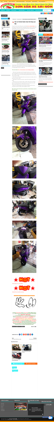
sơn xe (20, 321)
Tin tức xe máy (28, 1)
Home (2, 1)
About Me (2, 403)
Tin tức (2, 407)
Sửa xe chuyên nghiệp (18, 322)
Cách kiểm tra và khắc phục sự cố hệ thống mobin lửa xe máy (45, 76)
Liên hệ (2, 406)
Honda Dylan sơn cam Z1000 (17, 283)
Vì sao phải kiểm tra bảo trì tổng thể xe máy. (6, 63)
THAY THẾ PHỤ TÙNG (38, 10)
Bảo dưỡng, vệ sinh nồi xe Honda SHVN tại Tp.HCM (45, 61)
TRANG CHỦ (3, 10)
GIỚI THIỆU (5, 1)
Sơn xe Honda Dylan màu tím (23, 69)
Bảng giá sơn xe (34, 1)
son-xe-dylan (14, 326)
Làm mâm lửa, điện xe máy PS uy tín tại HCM (5, 51)
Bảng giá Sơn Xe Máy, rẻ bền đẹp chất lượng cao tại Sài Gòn (45, 45)
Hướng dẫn (3, 410)
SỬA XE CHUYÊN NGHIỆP (13, 418)
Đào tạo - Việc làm (30, 10)
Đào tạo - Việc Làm (12, 1)
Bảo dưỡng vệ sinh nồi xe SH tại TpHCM (5, 39)
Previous (39, 26)
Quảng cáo (2, 409)
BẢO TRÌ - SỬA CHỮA (48, 12)
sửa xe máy (26, 312)
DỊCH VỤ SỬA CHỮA (21, 10)
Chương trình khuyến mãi (20, 1)
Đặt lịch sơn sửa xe (42, 1)
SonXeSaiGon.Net (25, 316)
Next (52, 26)
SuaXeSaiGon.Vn (19, 316)
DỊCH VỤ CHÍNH (13, 10)
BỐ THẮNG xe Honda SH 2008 (6, 28)
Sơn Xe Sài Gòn (15, 419)
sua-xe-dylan (19, 19)
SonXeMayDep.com (32, 316)
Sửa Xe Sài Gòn (18, 312)
